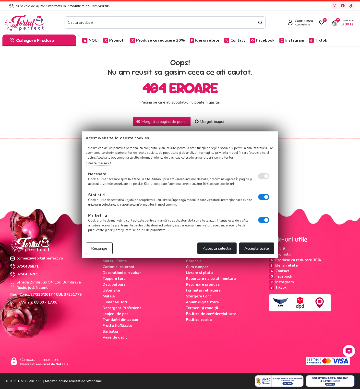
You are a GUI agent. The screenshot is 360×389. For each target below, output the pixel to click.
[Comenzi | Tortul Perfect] (24, 22)
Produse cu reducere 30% (160, 40)
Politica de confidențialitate (211, 313)
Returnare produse (203, 284)
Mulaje (109, 296)
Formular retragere (203, 290)
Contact (237, 40)
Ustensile (111, 290)
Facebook (265, 40)
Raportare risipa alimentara (211, 278)
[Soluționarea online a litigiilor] (330, 381)
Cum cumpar (197, 266)
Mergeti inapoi (211, 121)
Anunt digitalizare (202, 302)
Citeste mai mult (98, 163)
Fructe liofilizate (117, 325)
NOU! (93, 40)
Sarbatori (111, 331)
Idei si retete (207, 40)
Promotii (117, 40)
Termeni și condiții (202, 308)
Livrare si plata (199, 272)
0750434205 (100, 6)
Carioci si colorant (119, 266)
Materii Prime (115, 261)
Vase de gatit (115, 337)
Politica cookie (199, 319)
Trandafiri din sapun (120, 319)
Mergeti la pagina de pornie (164, 121)
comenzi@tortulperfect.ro (39, 258)
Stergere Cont (198, 296)
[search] (260, 23)
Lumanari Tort (115, 302)
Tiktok (321, 40)
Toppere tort (114, 278)
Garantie (194, 261)
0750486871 (76, 6)
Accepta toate (256, 248)
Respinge (99, 248)
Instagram (294, 40)
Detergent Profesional (123, 308)
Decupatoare (114, 284)
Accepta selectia (217, 248)
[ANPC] (279, 381)
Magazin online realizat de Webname (73, 381)
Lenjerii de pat (115, 313)
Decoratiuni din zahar (122, 272)
